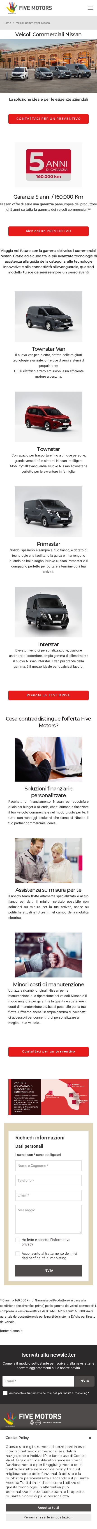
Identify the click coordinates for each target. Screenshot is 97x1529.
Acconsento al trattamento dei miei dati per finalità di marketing (49, 1255)
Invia (48, 1271)
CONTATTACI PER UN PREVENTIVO (48, 119)
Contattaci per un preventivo (48, 1051)
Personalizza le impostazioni (48, 1517)
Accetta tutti (48, 1508)
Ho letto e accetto (46, 1242)
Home (7, 22)
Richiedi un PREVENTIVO (48, 231)
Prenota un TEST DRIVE (48, 695)
